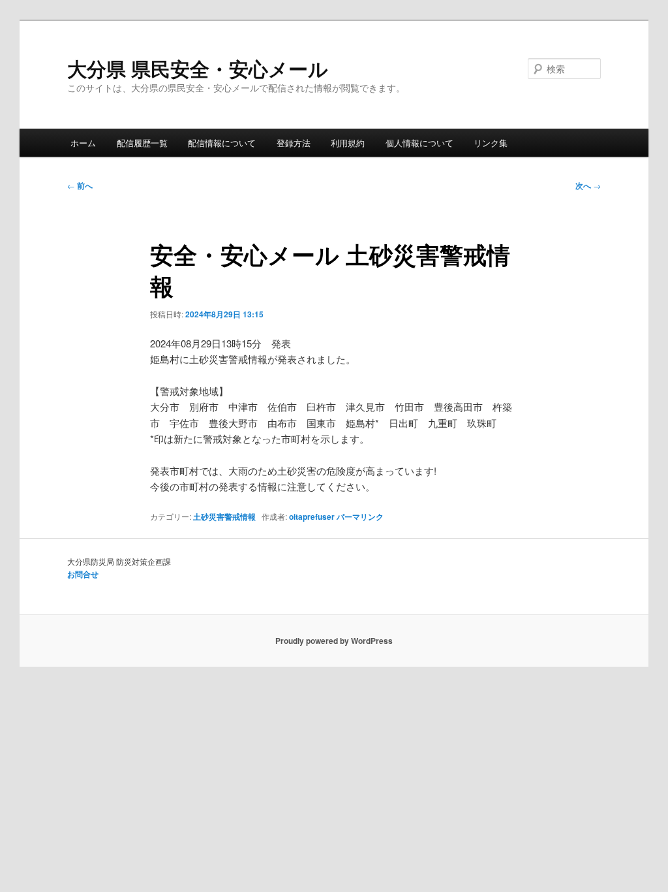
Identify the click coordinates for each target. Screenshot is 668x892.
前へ (80, 185)
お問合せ (83, 574)
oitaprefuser (312, 516)
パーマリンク (360, 516)
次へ (588, 185)
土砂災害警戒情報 (224, 516)
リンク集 (491, 142)
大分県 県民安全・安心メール (197, 68)
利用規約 (348, 142)
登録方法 (294, 142)
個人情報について (419, 142)
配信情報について (222, 142)
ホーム (83, 142)
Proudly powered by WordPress (334, 640)
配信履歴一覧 (142, 142)
